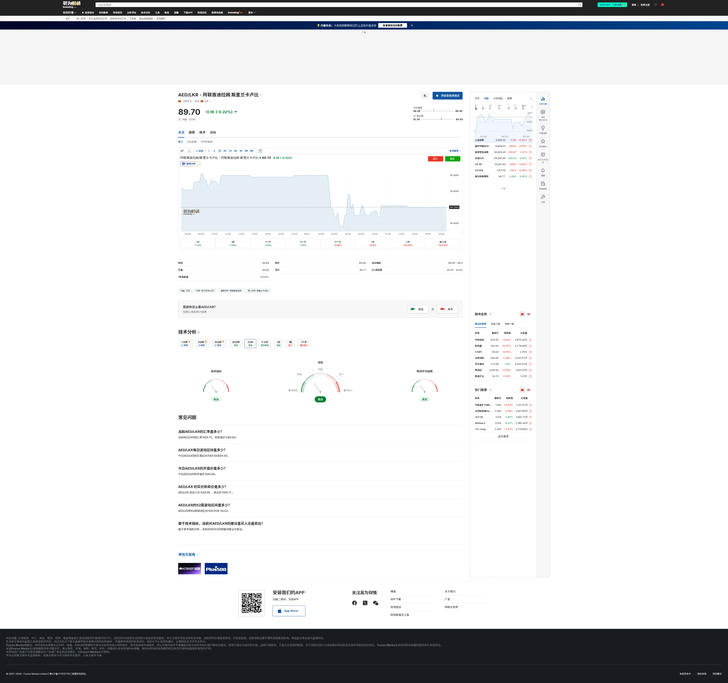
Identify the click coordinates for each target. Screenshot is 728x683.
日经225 (479, 158)
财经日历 (202, 12)
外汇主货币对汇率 (98, 18)
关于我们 (450, 591)
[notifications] (655, 4)
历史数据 (191, 141)
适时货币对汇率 (118, 18)
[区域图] (189, 151)
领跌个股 (509, 323)
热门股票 (481, 390)
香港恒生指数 (482, 152)
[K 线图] (182, 151)
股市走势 (481, 314)
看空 (421, 309)
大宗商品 (498, 98)
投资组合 (396, 607)
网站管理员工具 (400, 614)
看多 (450, 309)
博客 (393, 591)
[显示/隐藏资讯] (260, 151)
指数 (486, 98)
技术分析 (187, 332)
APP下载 (396, 599)
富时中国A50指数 (484, 146)
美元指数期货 (146, 18)
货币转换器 (206, 141)
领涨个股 (495, 323)
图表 (192, 132)
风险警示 (717, 673)
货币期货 (160, 18)
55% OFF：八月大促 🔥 (612, 4)
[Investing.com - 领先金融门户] (71, 4)
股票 (509, 98)
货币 (477, 98)
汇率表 (132, 18)
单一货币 (81, 18)
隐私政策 (701, 673)
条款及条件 (685, 673)
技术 (202, 132)
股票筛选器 (217, 12)
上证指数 (479, 140)
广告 (447, 599)
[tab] (185, 343)
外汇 (68, 18)
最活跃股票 (480, 323)
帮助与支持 (451, 607)
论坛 (213, 132)
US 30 (478, 164)
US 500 (479, 170)
